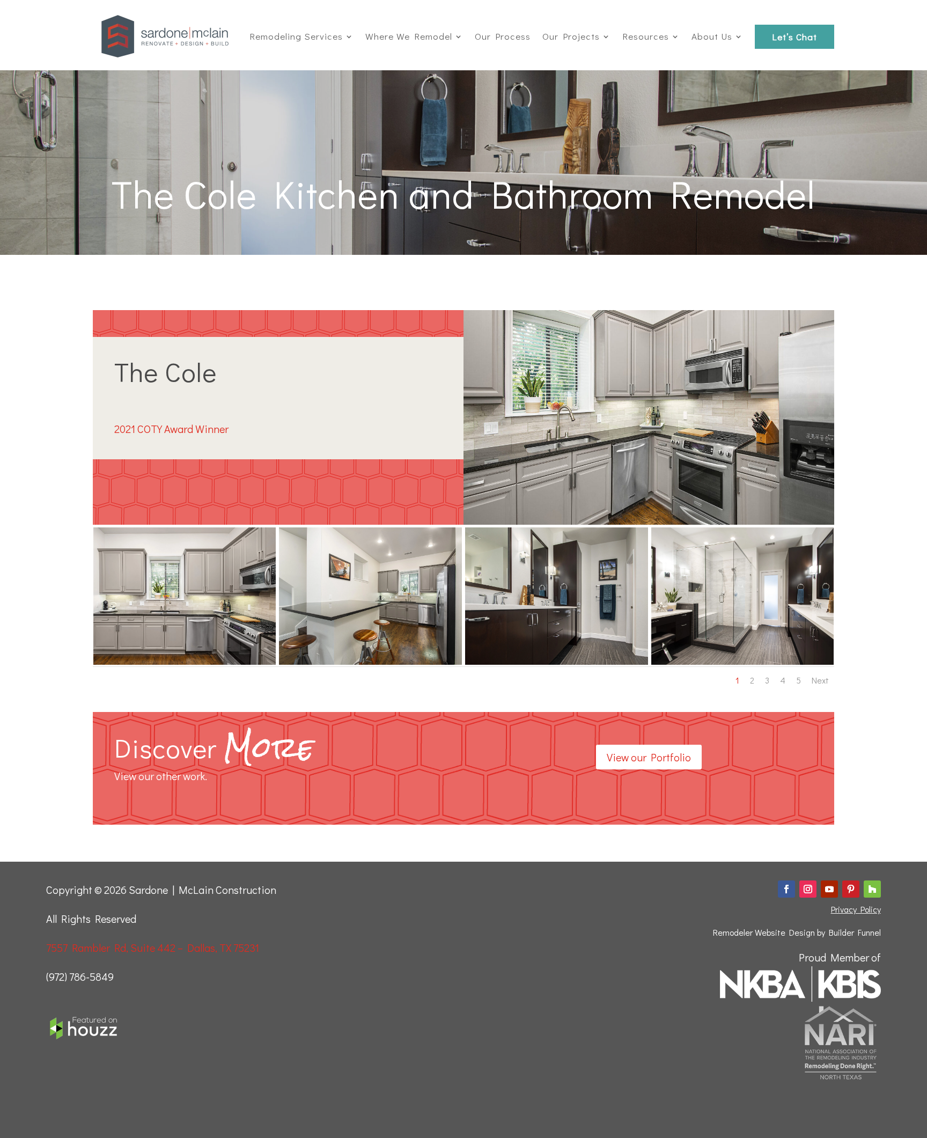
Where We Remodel (408, 36)
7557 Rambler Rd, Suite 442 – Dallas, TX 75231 (152, 948)
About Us (711, 36)
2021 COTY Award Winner (171, 429)
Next (820, 680)
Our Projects (571, 36)
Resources (645, 36)
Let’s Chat (794, 37)
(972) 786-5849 (80, 976)
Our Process (503, 36)
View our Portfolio (649, 757)
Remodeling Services (296, 36)
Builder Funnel (855, 932)
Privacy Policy (856, 909)
